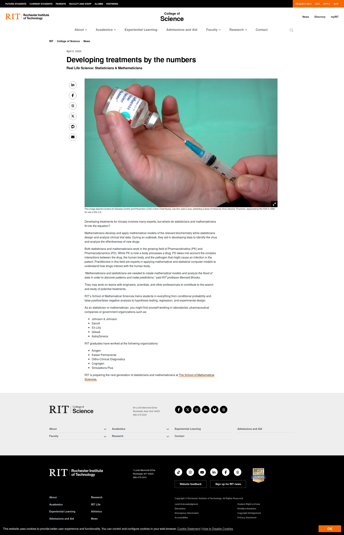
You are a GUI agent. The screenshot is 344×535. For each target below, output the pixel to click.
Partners (112, 3)
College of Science (68, 41)
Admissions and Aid (181, 29)
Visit (317, 3)
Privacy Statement (246, 517)
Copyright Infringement (249, 513)
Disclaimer (180, 508)
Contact (262, 29)
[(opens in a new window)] (179, 409)
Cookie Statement (188, 529)
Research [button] (236, 29)
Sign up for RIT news (228, 484)
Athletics (96, 511)
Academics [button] (104, 29)
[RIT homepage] (27, 17)
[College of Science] (71, 409)
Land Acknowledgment (186, 504)
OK (329, 528)
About (53, 497)
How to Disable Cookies (217, 529)
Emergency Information (187, 513)
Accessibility (181, 517)
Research (96, 497)
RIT (51, 41)
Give (335, 3)
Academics (56, 504)
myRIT (335, 16)
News (305, 16)
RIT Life (96, 504)
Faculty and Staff (80, 3)
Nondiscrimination (246, 508)
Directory (320, 16)
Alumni (99, 3)
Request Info (304, 3)
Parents (61, 3)
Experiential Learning (141, 29)
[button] (291, 30)
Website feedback (191, 484)
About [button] (79, 29)
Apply (326, 3)
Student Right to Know (248, 504)
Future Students (15, 3)
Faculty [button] (212, 29)
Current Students (41, 3)
